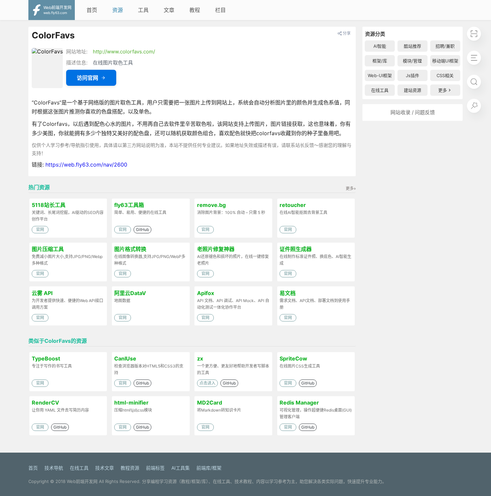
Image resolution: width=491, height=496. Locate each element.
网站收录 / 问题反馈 (412, 112)
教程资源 (130, 468)
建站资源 (412, 90)
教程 (194, 10)
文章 (169, 10)
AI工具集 (180, 468)
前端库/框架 (208, 468)
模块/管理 (412, 60)
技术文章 (104, 468)
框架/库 (379, 60)
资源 (117, 10)
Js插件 (412, 75)
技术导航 (53, 468)
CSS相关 (445, 75)
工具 (143, 10)
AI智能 (379, 46)
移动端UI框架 (445, 60)
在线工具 (379, 90)
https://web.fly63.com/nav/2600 (86, 164)
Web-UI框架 (380, 75)
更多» (351, 188)
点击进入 (207, 383)
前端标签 (155, 468)
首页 (92, 10)
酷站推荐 (412, 46)
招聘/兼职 (445, 46)
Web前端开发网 (82, 481)
